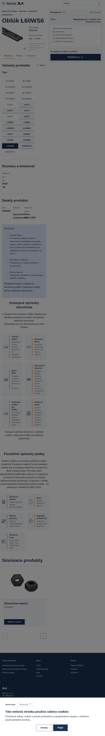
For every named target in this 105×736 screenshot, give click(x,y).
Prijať (60, 728)
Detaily (44, 728)
